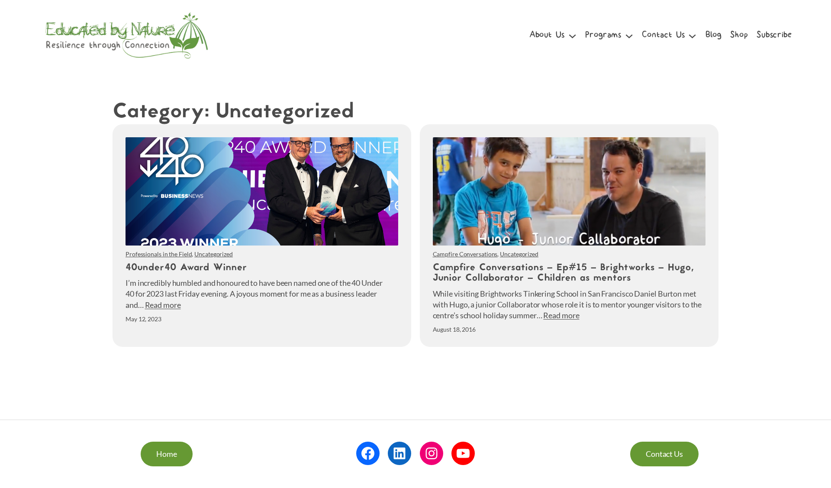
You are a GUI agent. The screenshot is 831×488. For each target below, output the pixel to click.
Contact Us (664, 454)
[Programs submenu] (629, 35)
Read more (163, 305)
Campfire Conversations (465, 254)
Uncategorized (213, 254)
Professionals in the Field (159, 254)
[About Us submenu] (572, 35)
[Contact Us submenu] (692, 35)
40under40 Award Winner (186, 268)
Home (166, 454)
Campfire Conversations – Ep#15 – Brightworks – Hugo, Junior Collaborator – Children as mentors (563, 273)
